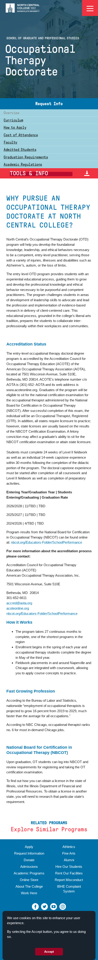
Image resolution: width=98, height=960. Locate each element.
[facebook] (35, 906)
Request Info (49, 103)
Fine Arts (68, 853)
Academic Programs (29, 873)
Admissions (29, 866)
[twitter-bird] (44, 906)
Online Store (29, 880)
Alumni (69, 860)
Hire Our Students (68, 866)
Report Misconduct (69, 880)
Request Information (29, 853)
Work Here (29, 893)
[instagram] (62, 906)
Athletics (68, 847)
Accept (49, 951)
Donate (29, 860)
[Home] (23, 7)
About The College (29, 886)
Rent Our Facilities (69, 873)
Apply (29, 847)
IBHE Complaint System (69, 888)
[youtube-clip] (53, 906)
